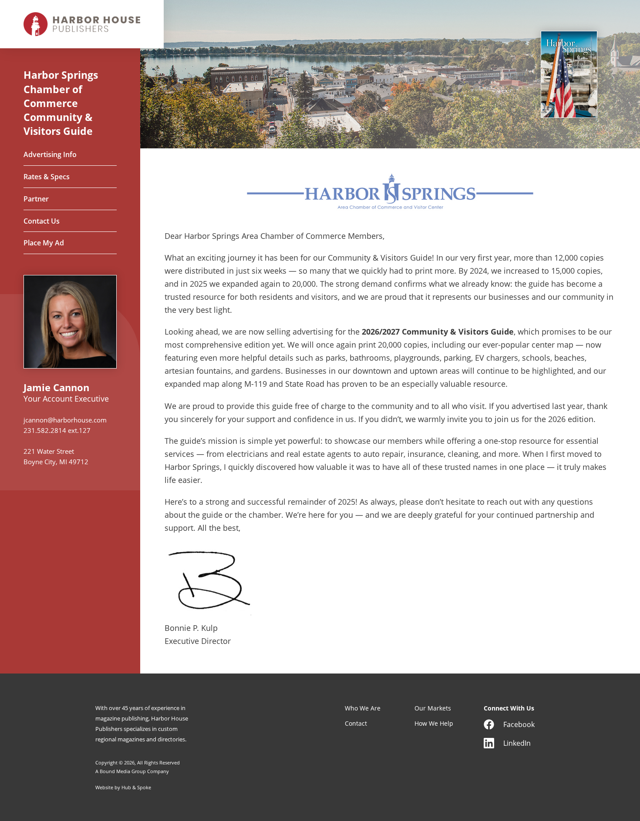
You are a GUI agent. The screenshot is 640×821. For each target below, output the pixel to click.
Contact (356, 723)
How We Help (433, 723)
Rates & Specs (47, 177)
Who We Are (363, 708)
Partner (36, 199)
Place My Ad (44, 243)
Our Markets (432, 708)
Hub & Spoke (136, 787)
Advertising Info (50, 155)
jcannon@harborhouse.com (65, 420)
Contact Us (42, 221)
